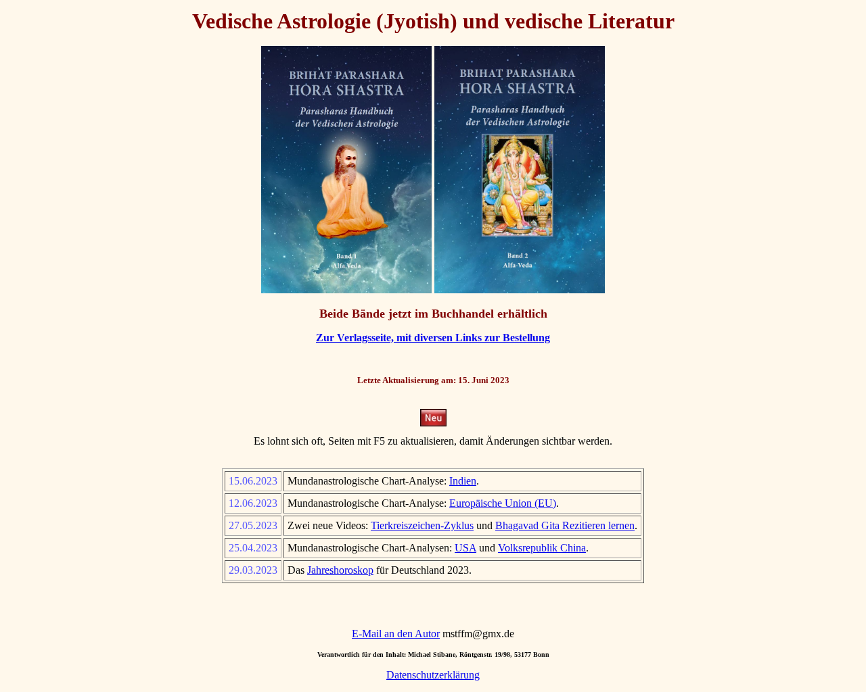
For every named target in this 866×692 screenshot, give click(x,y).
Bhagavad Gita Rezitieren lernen (565, 525)
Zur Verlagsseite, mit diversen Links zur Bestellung (433, 337)
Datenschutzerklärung (433, 675)
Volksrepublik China (542, 547)
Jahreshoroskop (340, 570)
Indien (462, 481)
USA (465, 547)
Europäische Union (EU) (502, 503)
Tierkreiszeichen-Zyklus (422, 525)
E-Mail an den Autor (396, 633)
